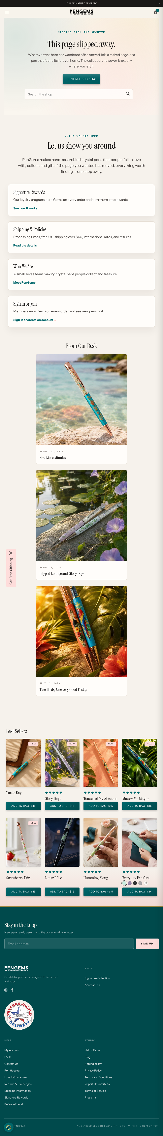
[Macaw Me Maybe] (139, 763)
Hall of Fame (92, 1050)
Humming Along (95, 878)
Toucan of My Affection (100, 798)
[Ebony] (135, 883)
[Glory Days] (62, 763)
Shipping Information (17, 1091)
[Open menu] (7, 12)
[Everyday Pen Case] (139, 842)
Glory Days (53, 798)
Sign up (147, 943)
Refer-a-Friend (13, 1104)
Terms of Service (95, 1091)
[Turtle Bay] (23, 763)
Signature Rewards (16, 1097)
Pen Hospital (12, 1070)
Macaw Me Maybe (135, 798)
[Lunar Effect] (62, 842)
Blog (87, 1057)
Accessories (92, 985)
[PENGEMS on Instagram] (5, 990)
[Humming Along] (100, 842)
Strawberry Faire (18, 878)
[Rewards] (9, 1127)
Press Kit (90, 1097)
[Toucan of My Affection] (100, 763)
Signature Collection (97, 978)
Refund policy (93, 1064)
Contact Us (11, 1064)
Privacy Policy (93, 1070)
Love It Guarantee (15, 1077)
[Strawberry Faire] (23, 842)
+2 (146, 883)
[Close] (10, 553)
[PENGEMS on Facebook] (12, 990)
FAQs (7, 1057)
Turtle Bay (14, 792)
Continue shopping (81, 79)
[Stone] (140, 883)
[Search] (128, 94)
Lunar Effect (54, 878)
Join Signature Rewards (81, 3)
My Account (11, 1050)
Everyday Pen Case (136, 878)
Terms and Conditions (98, 1077)
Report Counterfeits (97, 1084)
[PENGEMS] (81, 12)
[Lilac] (130, 883)
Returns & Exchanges (18, 1084)
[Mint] (124, 883)
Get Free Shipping (11, 571)
